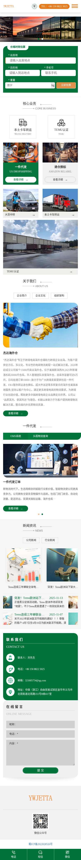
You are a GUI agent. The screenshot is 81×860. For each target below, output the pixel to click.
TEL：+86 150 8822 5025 (54, 6)
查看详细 (15, 413)
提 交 (40, 770)
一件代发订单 (12, 481)
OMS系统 (15, 436)
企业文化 (40, 295)
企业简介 (22, 295)
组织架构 (59, 295)
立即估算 (66, 85)
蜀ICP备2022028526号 (41, 844)
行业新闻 (50, 540)
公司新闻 (31, 540)
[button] (38, 39)
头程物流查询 (40, 436)
